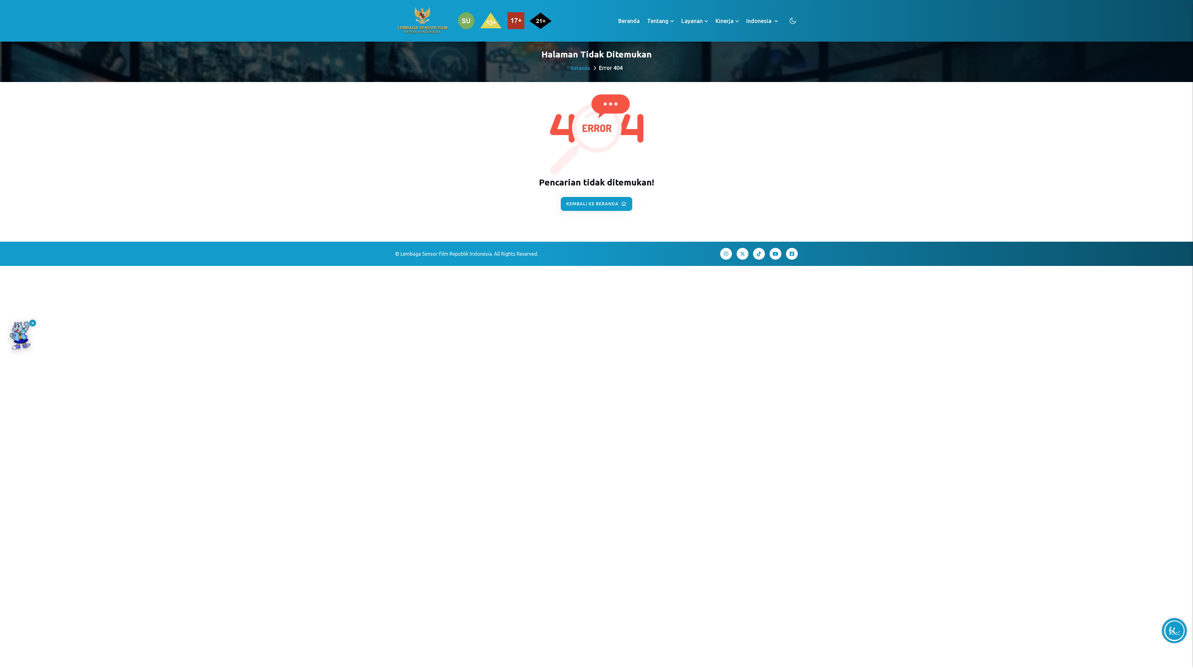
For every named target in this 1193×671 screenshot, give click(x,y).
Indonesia (759, 21)
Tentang (658, 21)
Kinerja (724, 21)
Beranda (629, 21)
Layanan (692, 21)
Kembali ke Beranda (593, 203)
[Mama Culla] (20, 335)
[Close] (32, 323)
